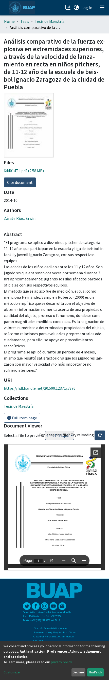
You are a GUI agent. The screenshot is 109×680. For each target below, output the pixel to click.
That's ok (95, 672)
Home (9, 21)
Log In (87, 7)
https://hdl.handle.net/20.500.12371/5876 (40, 388)
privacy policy (61, 662)
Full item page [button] (24, 417)
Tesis (24, 21)
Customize (12, 672)
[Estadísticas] (68, 8)
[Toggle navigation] (102, 7)
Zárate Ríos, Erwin (19, 218)
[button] (76, 8)
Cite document (20, 182)
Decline (78, 672)
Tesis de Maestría (49, 21)
